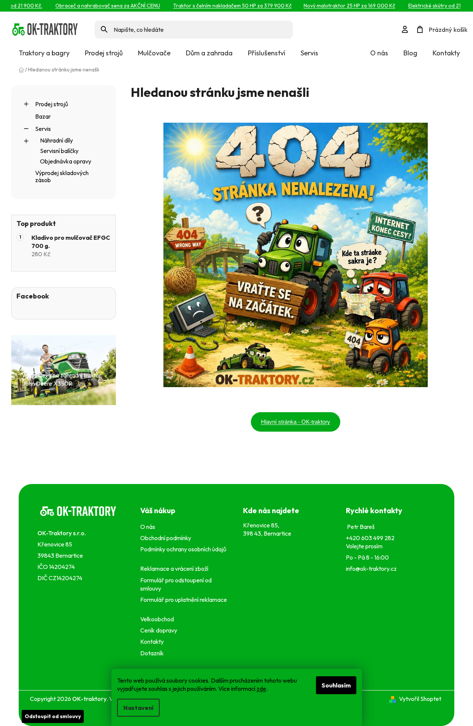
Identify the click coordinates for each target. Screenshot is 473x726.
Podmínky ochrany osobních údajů (183, 553)
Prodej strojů (51, 104)
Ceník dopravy (158, 630)
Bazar (43, 116)
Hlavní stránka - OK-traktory (295, 422)
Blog (410, 53)
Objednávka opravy (65, 161)
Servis (43, 128)
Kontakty (446, 53)
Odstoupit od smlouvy (53, 716)
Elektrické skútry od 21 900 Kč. (435, 5)
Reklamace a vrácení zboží (175, 568)
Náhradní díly (56, 140)
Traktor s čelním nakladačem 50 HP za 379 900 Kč (223, 5)
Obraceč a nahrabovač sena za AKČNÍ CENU (98, 5)
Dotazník (152, 653)
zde (261, 688)
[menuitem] (44, 53)
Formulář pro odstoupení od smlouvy (176, 584)
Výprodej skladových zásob (62, 176)
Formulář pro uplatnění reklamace (183, 604)
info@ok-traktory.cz (371, 568)
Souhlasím (336, 685)
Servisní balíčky (59, 150)
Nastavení (138, 707)
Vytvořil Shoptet (420, 698)
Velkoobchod (158, 619)
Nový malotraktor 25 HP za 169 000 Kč (340, 5)
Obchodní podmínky (165, 538)
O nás (379, 53)
